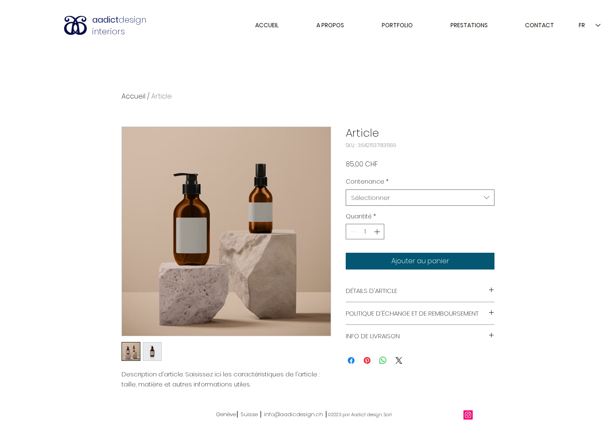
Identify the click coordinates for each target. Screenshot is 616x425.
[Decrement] (352, 231)
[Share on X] (399, 360)
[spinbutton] (365, 231)
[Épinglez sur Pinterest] (367, 360)
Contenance (367, 182)
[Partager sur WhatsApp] (383, 360)
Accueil (133, 96)
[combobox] (420, 197)
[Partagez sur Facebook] (351, 360)
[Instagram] (468, 415)
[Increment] (378, 231)
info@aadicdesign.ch (293, 414)
